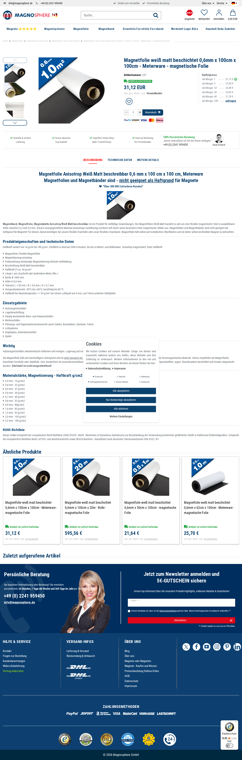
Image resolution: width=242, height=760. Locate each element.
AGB (127, 676)
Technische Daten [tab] (120, 160)
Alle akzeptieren (121, 390)
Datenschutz (131, 681)
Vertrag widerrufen (13, 671)
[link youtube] (206, 647)
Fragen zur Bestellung (14, 656)
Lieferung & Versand (78, 651)
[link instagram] (217, 647)
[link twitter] (186, 647)
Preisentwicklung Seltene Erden (142, 671)
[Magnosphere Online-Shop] (31, 15)
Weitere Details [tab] (148, 160)
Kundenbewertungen (14, 661)
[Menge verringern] (126, 113)
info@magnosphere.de (21, 3)
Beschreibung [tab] (92, 160)
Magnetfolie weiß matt (37, 41)
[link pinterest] (227, 647)
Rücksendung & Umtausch (81, 656)
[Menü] (236, 722)
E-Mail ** (135, 601)
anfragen (231, 100)
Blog (127, 651)
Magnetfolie (17, 41)
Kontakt (7, 651)
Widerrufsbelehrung (13, 666)
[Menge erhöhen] (140, 113)
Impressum (131, 686)
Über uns (207, 3)
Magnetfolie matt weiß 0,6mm (66, 41)
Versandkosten (154, 93)
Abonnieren (180, 620)
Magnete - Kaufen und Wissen (141, 666)
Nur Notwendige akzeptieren (121, 399)
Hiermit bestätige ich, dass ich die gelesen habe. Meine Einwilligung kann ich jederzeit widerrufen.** (180, 611)
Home (5, 41)
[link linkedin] (237, 647)
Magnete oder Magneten (138, 661)
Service (221, 3)
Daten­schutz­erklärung (99, 368)
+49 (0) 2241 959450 (51, 3)
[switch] (229, 745)
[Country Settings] (234, 2)
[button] (15, 123)
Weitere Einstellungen (121, 416)
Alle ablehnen (121, 408)
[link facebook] (196, 647)
